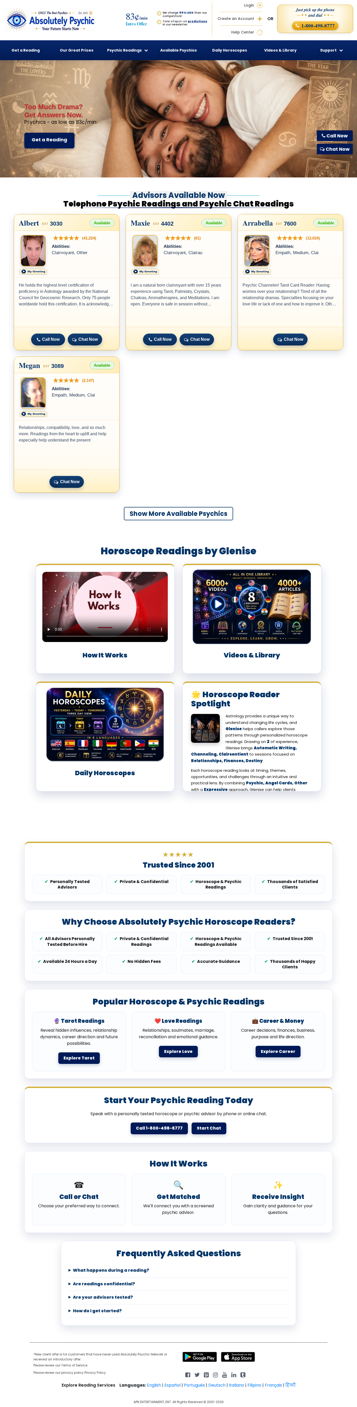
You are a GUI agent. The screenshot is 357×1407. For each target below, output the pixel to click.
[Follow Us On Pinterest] (206, 1374)
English (154, 1385)
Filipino (254, 1385)
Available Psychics (178, 50)
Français (273, 1385)
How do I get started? (97, 1311)
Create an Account (235, 18)
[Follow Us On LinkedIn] (233, 1374)
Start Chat (209, 1128)
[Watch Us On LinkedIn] (224, 1374)
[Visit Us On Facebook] (187, 1374)
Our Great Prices (76, 50)
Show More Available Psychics (178, 513)
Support (328, 50)
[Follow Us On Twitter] (197, 1374)
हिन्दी (290, 1385)
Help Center (242, 32)
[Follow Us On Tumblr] (242, 1374)
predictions (197, 21)
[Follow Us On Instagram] (215, 1374)
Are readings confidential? (104, 1284)
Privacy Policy (95, 1372)
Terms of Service (74, 1365)
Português (194, 1385)
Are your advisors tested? (103, 1297)
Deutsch (217, 1385)
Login (249, 5)
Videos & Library (280, 50)
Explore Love (178, 1051)
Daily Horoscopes (229, 50)
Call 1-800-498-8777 (159, 1128)
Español (172, 1385)
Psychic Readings (124, 50)
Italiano (236, 1385)
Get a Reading (49, 139)
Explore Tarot (79, 1058)
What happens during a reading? (111, 1270)
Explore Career (278, 1051)
